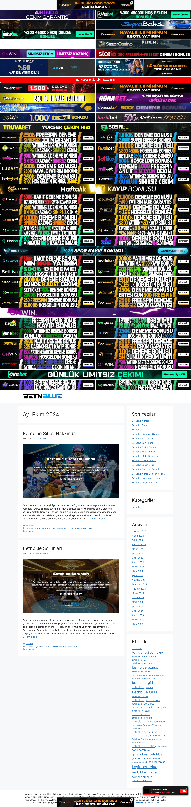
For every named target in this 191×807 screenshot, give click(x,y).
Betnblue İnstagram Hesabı (146, 478)
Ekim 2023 (137, 624)
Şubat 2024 (138, 606)
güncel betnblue (155, 761)
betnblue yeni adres (138, 742)
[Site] (47, 137)
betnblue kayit (141, 710)
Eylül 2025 (137, 540)
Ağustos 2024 (139, 580)
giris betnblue (138, 758)
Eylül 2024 (137, 575)
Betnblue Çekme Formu (144, 460)
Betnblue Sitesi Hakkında (49, 433)
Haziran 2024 (139, 588)
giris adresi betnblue (83, 528)
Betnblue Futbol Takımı (144, 447)
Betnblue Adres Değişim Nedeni (148, 473)
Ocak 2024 (137, 611)
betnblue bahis (139, 660)
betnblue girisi (143, 682)
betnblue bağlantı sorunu (36, 646)
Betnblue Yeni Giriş (144, 746)
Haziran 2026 (139, 531)
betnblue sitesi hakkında (62, 528)
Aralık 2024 (138, 562)
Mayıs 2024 (138, 593)
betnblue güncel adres (146, 700)
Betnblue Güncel (140, 696)
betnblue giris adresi (149, 678)
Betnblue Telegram (152, 725)
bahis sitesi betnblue (147, 652)
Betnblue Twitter (140, 739)
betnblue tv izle (157, 735)
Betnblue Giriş (139, 425)
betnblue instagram (156, 707)
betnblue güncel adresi (143, 704)
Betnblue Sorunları (42, 548)
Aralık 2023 (138, 615)
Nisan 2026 (138, 535)
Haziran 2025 (139, 544)
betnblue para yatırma (143, 717)
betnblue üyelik (71, 646)
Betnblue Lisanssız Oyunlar (146, 434)
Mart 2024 (137, 602)
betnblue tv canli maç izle (140, 736)
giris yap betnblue (138, 762)
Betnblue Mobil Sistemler (145, 456)
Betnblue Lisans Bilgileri (144, 482)
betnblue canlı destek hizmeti (38, 528)
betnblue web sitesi (155, 739)
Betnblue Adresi (140, 420)
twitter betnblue (142, 777)
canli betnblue (141, 750)
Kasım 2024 (138, 566)
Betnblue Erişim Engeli (143, 465)
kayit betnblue (144, 767)
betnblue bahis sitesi (142, 663)
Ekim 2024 (137, 571)
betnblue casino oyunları (140, 675)
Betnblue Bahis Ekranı (143, 438)
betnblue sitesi (137, 725)
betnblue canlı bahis (142, 671)
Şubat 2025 (138, 553)
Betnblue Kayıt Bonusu (144, 451)
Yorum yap (30, 531)
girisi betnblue (153, 758)
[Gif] (95, 189)
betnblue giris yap (143, 687)
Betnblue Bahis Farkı (142, 443)
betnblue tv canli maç (145, 732)
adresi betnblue (137, 649)
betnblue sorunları (56, 646)
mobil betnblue (144, 772)
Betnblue (29, 525)
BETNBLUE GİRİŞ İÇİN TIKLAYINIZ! (95, 79)
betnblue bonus (145, 667)
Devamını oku (98, 518)
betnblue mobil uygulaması (141, 715)
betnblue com (136, 678)
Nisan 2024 (138, 597)
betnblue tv (137, 728)
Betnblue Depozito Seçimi (145, 469)
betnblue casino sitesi (156, 675)
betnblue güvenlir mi (138, 707)
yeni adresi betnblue (142, 780)
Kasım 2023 (138, 619)
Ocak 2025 (137, 558)
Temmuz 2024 (139, 584)
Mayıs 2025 (138, 549)
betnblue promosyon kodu (148, 721)
